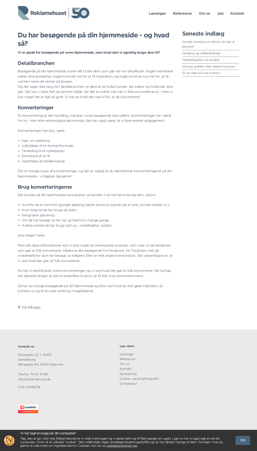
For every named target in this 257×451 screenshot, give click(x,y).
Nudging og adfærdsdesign (201, 53)
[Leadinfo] (28, 412)
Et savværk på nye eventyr (201, 73)
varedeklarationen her (121, 446)
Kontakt (237, 13)
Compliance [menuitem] (128, 383)
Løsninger (157, 13)
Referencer (182, 13)
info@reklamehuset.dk (34, 379)
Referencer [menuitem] (128, 359)
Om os (204, 13)
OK (243, 440)
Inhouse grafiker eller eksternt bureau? (209, 66)
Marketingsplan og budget (200, 59)
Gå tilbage (31, 307)
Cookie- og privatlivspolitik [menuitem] (139, 378)
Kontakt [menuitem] (125, 368)
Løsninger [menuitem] (127, 354)
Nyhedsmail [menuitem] (128, 373)
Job (220, 13)
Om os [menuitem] (125, 364)
